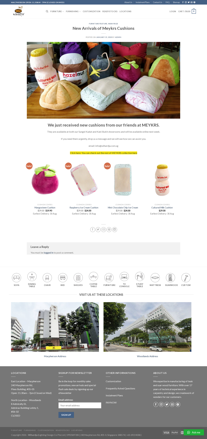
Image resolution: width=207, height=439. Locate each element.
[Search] (47, 11)
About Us (128, 2)
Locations (125, 11)
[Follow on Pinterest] (194, 2)
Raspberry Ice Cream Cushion (84, 207)
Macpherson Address (55, 356)
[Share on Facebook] (92, 229)
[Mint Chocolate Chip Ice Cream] (123, 180)
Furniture (56, 11)
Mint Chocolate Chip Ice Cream (123, 207)
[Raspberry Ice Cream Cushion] (84, 180)
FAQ (168, 2)
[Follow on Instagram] (186, 2)
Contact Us (157, 2)
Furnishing (72, 11)
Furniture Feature (98, 24)
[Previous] (27, 189)
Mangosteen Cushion (45, 207)
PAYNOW (111, 402)
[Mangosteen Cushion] (45, 180)
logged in (48, 252)
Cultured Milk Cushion (162, 207)
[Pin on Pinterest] (109, 229)
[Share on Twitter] (98, 229)
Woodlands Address (147, 356)
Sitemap (176, 2)
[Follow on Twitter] (189, 2)
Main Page (113, 24)
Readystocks (109, 11)
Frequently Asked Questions (120, 388)
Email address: (65, 400)
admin (118, 37)
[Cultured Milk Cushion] (162, 180)
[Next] (180, 189)
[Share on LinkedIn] (114, 229)
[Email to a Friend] (103, 229)
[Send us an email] (191, 2)
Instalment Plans (143, 2)
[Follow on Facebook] (183, 2)
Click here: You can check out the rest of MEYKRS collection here (103, 152)
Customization (91, 11)
